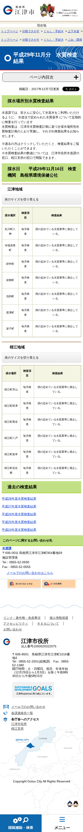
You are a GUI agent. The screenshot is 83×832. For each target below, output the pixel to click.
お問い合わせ (12, 629)
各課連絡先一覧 (22, 713)
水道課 (7, 548)
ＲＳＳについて (48, 623)
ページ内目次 (42, 77)
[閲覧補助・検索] (21, 823)
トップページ (9, 31)
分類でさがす (30, 31)
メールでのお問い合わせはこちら (30, 573)
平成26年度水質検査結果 (19, 514)
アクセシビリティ (15, 623)
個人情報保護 (59, 618)
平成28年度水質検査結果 (19, 498)
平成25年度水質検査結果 (19, 522)
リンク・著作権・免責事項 (22, 618)
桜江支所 (17, 728)
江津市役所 (19, 724)
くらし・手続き (54, 31)
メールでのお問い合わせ (28, 707)
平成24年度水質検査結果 (19, 529)
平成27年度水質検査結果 (19, 506)
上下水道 (73, 31)
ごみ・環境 (75, 39)
